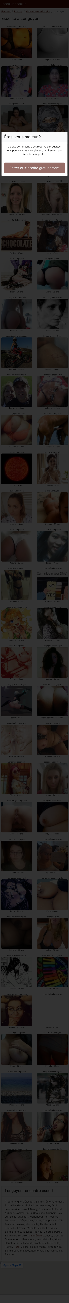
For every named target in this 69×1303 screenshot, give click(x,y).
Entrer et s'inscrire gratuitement (34, 168)
